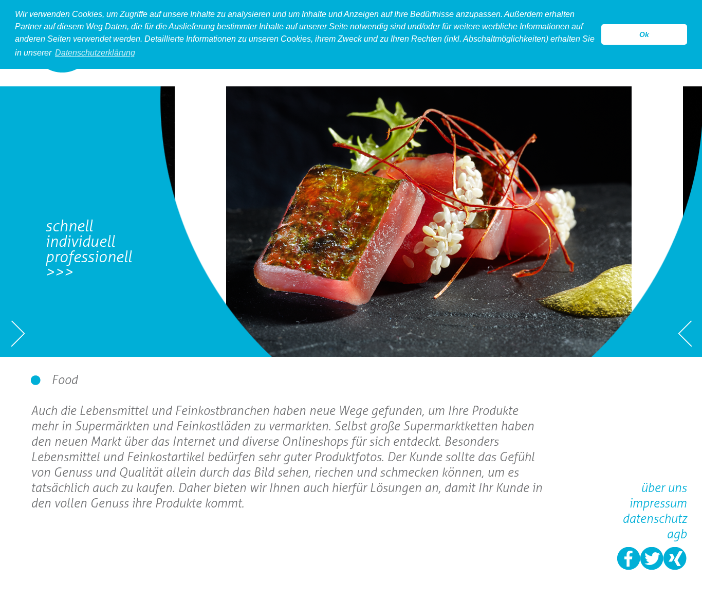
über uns (664, 487)
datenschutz (654, 518)
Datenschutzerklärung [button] (95, 52)
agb (677, 534)
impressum (658, 503)
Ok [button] (644, 34)
